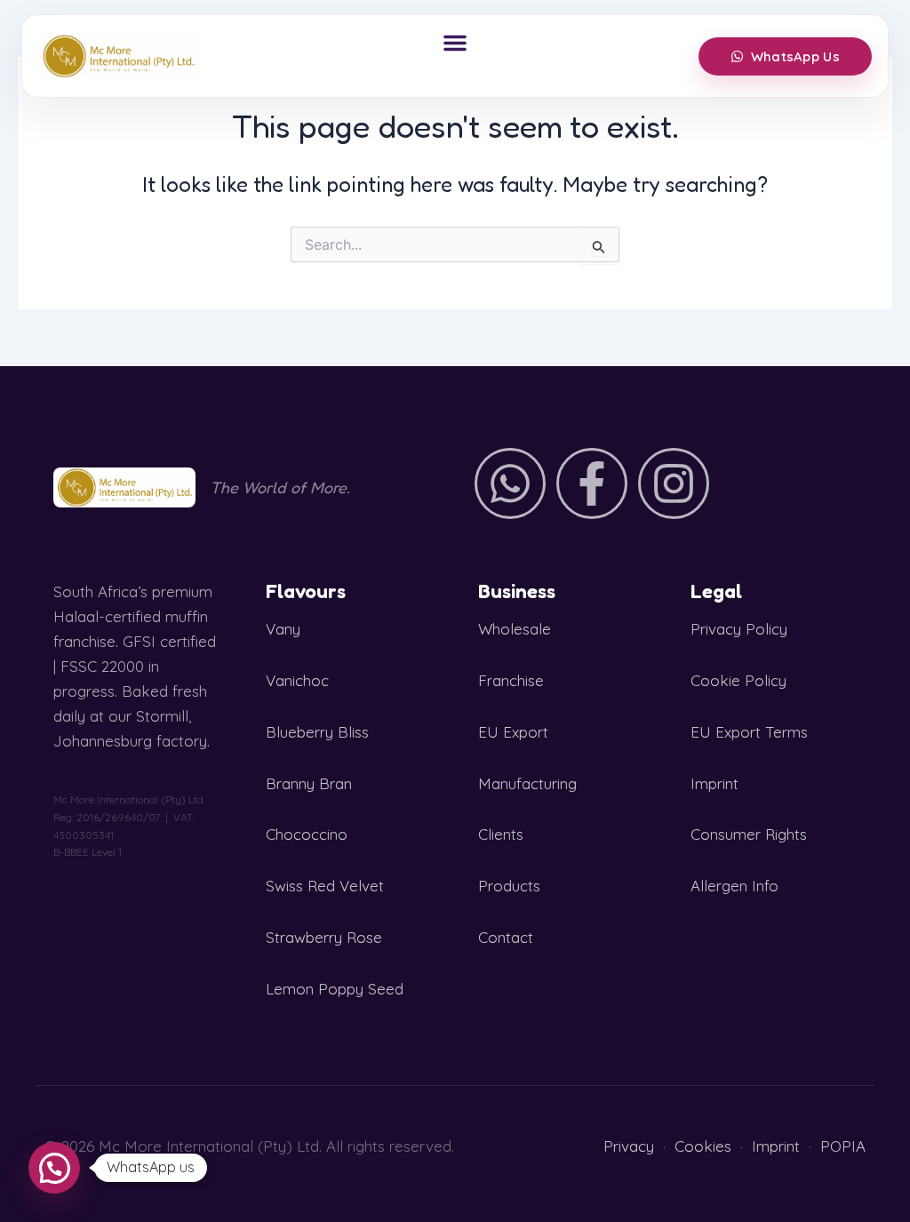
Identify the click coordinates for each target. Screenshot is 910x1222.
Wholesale (514, 628)
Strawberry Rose (324, 937)
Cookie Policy (738, 680)
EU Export (513, 732)
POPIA (843, 1146)
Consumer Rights (748, 834)
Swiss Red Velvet (325, 885)
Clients (500, 834)
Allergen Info (734, 885)
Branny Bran (309, 783)
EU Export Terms (749, 732)
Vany (283, 628)
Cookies (703, 1146)
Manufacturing (527, 783)
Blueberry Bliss (317, 732)
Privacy (628, 1146)
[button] (455, 42)
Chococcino (306, 834)
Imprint (714, 783)
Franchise (511, 680)
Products (509, 885)
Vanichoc (297, 680)
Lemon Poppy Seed (334, 988)
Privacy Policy (738, 628)
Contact (505, 937)
